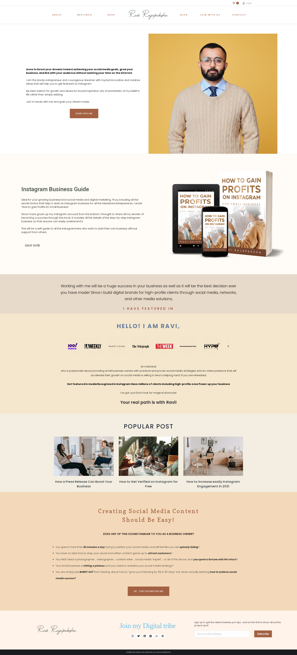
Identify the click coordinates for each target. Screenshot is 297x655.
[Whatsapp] (156, 636)
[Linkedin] (144, 636)
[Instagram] (132, 636)
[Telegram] (150, 636)
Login (249, 3)
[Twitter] (138, 636)
